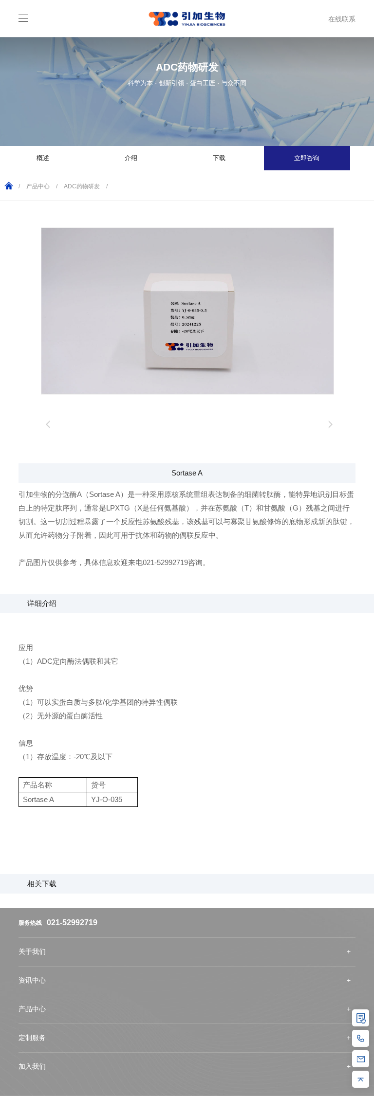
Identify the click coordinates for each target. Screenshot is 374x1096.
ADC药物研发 (82, 186)
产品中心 (38, 186)
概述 (43, 158)
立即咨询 (306, 158)
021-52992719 (72, 922)
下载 (219, 158)
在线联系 (341, 19)
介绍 (131, 158)
